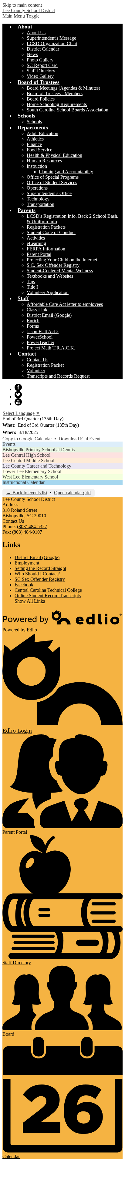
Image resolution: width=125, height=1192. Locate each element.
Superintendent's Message (51, 38)
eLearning (36, 243)
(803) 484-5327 (32, 526)
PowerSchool (39, 336)
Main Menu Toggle (20, 15)
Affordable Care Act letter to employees (65, 304)
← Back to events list (26, 492)
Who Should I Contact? (37, 573)
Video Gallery (40, 76)
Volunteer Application (48, 292)
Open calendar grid (72, 492)
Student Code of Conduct (51, 232)
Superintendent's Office (49, 193)
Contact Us (37, 359)
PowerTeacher (40, 342)
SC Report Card (42, 65)
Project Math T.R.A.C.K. (51, 347)
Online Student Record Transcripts (48, 595)
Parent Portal (39, 254)
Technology (38, 198)
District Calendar (43, 48)
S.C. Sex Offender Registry (53, 265)
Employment (27, 562)
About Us (36, 32)
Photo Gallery (40, 59)
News (32, 54)
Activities (36, 237)
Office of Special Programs (53, 177)
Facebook (18, 387)
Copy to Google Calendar (27, 438)
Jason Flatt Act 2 (43, 331)
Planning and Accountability (66, 171)
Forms (33, 326)
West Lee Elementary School (30, 476)
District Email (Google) (49, 315)
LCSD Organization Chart (52, 43)
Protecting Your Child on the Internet (62, 259)
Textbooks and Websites (50, 276)
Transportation (40, 204)
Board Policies (41, 98)
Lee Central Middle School (28, 460)
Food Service (39, 149)
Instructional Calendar (23, 482)
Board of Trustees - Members (55, 93)
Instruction (37, 166)
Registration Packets (46, 227)
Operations (37, 187)
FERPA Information (46, 248)
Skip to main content (22, 5)
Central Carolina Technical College (48, 590)
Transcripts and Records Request (58, 376)
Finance (34, 144)
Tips (31, 281)
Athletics (35, 138)
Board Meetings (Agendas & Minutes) (63, 88)
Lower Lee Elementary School (31, 471)
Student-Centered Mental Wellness (60, 270)
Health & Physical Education (54, 155)
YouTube (18, 402)
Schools (34, 121)
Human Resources (44, 160)
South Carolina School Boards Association (67, 109)
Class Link (37, 309)
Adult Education (42, 133)
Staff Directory (41, 70)
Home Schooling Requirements (57, 104)
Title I (32, 287)
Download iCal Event (79, 438)
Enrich (33, 320)
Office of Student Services (52, 182)
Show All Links (30, 601)
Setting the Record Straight (40, 568)
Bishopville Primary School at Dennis (38, 449)
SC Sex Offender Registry (40, 579)
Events (8, 444)
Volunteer (36, 370)
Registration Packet (45, 365)
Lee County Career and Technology (36, 466)
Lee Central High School (26, 455)
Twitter (18, 394)
